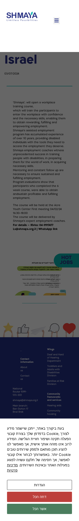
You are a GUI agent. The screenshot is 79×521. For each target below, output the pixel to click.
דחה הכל (39, 497)
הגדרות (39, 485)
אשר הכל (39, 509)
